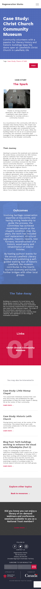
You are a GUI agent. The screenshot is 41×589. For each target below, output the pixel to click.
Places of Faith (21, 61)
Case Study (11, 61)
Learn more (19, 528)
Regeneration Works (12, 4)
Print (33, 65)
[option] (20, 349)
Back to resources (19, 493)
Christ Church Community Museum (20, 349)
